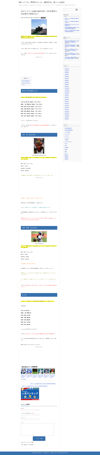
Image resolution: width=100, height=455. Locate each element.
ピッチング (67, 137)
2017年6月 (67, 99)
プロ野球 (66, 139)
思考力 (66, 149)
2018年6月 (67, 76)
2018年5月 (67, 78)
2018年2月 (67, 84)
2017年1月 (67, 109)
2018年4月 (67, 80)
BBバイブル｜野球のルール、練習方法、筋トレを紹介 (42, 2)
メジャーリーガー (68, 141)
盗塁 (66, 151)
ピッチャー (67, 135)
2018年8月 (67, 72)
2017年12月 (67, 88)
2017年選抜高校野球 (69, 130)
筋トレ (66, 153)
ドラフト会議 (43, 17)
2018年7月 (67, 74)
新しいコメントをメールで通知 (27, 442)
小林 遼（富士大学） (25, 81)
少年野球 (66, 147)
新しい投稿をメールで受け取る (27, 444)
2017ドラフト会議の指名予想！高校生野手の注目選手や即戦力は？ (40, 376)
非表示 (27, 78)
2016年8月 (67, 118)
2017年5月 (67, 101)
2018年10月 (67, 68)
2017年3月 (67, 105)
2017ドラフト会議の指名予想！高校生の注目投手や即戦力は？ (29, 376)
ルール (66, 143)
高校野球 (66, 158)
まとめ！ (23, 84)
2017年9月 (67, 93)
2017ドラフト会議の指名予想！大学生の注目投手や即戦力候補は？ (46, 376)
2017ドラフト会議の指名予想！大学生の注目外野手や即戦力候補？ (23, 376)
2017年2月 (67, 107)
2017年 (24, 379)
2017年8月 (67, 95)
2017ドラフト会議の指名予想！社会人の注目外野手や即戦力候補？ (52, 376)
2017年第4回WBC (68, 128)
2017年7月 (67, 97)
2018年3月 (67, 82)
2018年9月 (67, 70)
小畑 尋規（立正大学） (26, 83)
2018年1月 (67, 86)
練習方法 (66, 155)
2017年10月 (67, 91)
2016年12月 (67, 111)
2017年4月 (67, 103)
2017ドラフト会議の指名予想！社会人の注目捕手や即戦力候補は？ (35, 376)
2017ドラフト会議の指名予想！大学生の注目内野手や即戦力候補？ (35, 386)
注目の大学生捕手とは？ (26, 80)
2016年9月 (67, 116)
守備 (66, 145)
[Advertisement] (39, 66)
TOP (31, 5)
